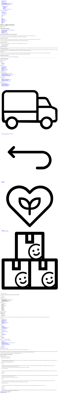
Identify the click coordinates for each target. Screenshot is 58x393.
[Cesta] (30, 17)
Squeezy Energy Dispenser (4, 83)
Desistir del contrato (2, 347)
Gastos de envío (4, 7)
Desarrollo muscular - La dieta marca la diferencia (7, 73)
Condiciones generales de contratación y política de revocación (8, 342)
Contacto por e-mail (3, 60)
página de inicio (14, 35)
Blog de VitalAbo (3, 330)
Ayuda (2, 5)
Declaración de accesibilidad (5, 343)
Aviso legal (3, 341)
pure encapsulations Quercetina (5, 80)
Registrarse (3, 326)
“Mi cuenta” (16, 39)
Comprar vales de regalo (4, 31)
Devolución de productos (4, 67)
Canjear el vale (3, 32)
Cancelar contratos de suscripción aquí (6, 344)
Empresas (3, 70)
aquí (34, 35)
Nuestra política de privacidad (3, 355)
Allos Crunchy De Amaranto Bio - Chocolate (6, 79)
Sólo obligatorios (4, 354)
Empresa (2, 345)
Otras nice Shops (3, 346)
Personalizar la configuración (9, 354)
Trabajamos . (6, 4)
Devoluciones (4, 6)
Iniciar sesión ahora (4, 12)
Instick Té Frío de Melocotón (5, 85)
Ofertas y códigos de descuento (5, 69)
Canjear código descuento (4, 328)
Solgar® (2, 78)
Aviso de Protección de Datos (18, 353)
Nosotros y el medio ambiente (5, 331)
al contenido (3, 1)
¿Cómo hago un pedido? (4, 66)
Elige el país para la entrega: (3, 26)
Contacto (4, 8)
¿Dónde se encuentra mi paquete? (5, 327)
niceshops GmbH (5, 340)
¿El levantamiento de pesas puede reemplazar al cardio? (7, 74)
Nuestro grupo (3, 334)
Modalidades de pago (4, 68)
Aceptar (1, 354)
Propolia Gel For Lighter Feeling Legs (6, 84)
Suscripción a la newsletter (4, 30)
